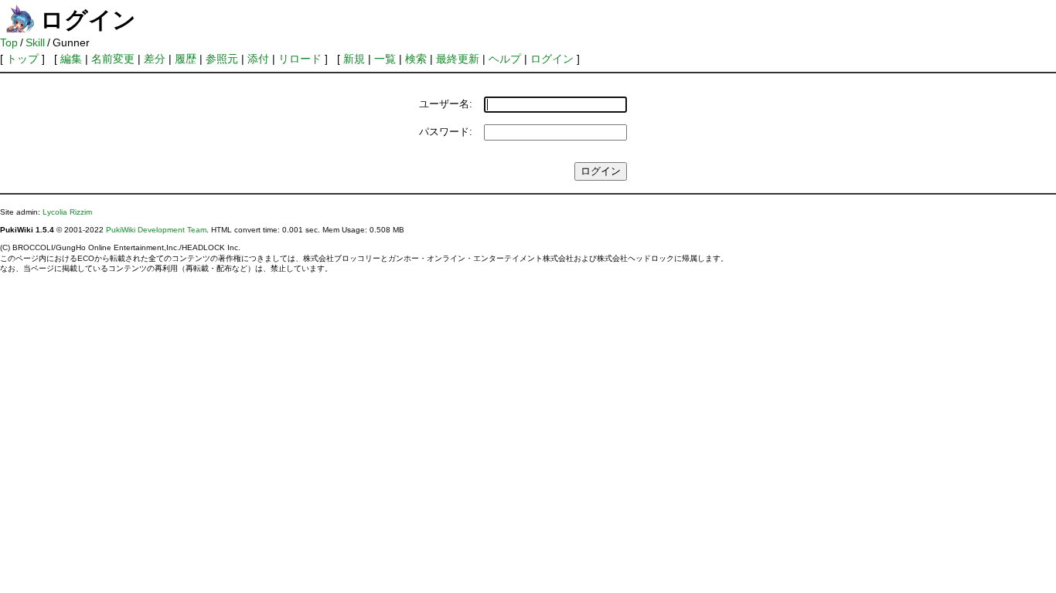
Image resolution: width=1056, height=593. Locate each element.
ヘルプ (505, 59)
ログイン (552, 59)
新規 (354, 59)
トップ (22, 59)
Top (9, 42)
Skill (35, 42)
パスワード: (445, 131)
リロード (300, 59)
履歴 (185, 59)
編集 (71, 59)
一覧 (385, 59)
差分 (154, 59)
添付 (258, 59)
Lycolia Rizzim (67, 212)
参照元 (222, 59)
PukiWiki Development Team (156, 229)
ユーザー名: (445, 104)
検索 (416, 59)
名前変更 (113, 59)
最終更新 (457, 59)
